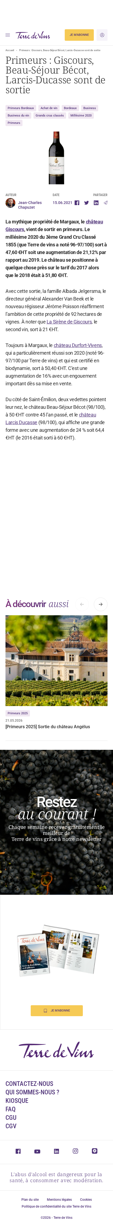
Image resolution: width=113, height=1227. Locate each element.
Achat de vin (49, 108)
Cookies (86, 1200)
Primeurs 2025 (18, 713)
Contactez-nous (29, 1084)
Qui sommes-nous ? (32, 1092)
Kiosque (16, 1100)
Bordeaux (70, 108)
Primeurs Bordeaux (21, 108)
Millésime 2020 (81, 115)
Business (89, 108)
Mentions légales (59, 1200)
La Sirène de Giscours (69, 322)
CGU (10, 1117)
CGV (10, 1126)
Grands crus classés (50, 115)
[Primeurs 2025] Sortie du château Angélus (47, 726)
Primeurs (14, 123)
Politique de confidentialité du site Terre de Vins (56, 1206)
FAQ (10, 1109)
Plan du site (30, 1200)
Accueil (9, 50)
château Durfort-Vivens (78, 345)
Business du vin (18, 115)
